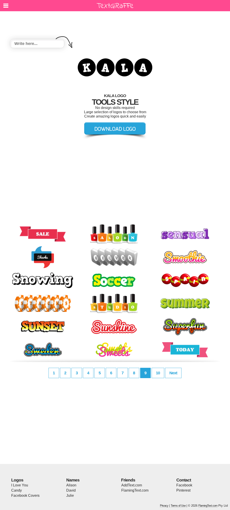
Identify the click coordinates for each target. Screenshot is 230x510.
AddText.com (131, 485)
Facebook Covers (25, 495)
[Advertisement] (116, 22)
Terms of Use (178, 505)
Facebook (184, 485)
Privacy (164, 505)
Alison (71, 485)
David (71, 490)
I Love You (19, 485)
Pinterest (183, 490)
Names (73, 480)
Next (173, 373)
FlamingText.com (134, 490)
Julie (70, 495)
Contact (183, 480)
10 (158, 373)
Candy (16, 490)
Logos (17, 480)
